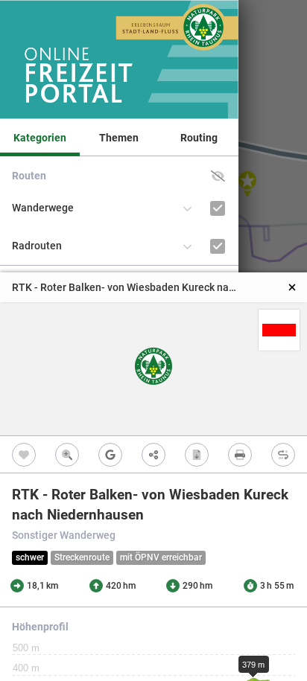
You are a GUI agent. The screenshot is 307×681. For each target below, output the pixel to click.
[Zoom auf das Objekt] (67, 454)
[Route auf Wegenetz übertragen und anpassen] (283, 454)
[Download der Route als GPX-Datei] (197, 454)
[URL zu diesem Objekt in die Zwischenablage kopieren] (153, 454)
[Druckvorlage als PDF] (240, 454)
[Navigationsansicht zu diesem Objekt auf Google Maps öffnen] (110, 454)
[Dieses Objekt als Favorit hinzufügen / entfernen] (24, 454)
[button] (218, 176)
